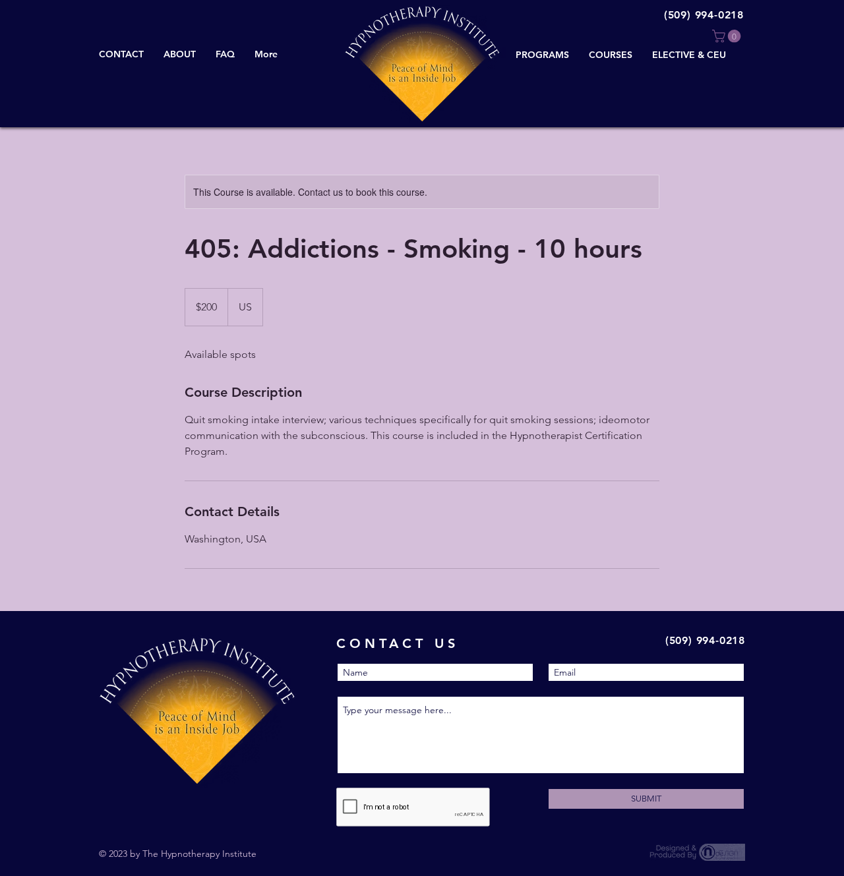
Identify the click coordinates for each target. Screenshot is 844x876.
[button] (728, 36)
